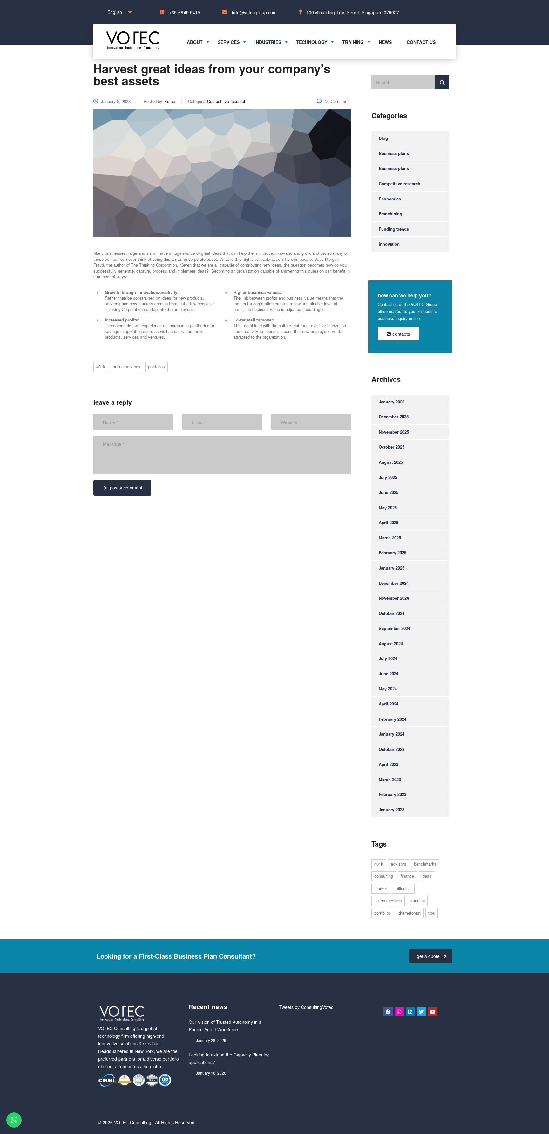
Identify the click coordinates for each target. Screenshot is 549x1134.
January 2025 (391, 568)
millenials (403, 888)
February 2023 (392, 794)
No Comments (337, 101)
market (380, 888)
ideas (426, 876)
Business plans (394, 153)
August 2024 (391, 643)
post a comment (126, 487)
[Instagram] (399, 1011)
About (195, 42)
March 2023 (390, 779)
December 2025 (394, 417)
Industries (267, 42)
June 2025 (388, 492)
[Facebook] (388, 1011)
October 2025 (391, 447)
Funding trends (394, 229)
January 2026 (391, 402)
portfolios (156, 366)
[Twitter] (421, 1011)
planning (417, 900)
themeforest (410, 913)
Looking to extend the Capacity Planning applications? (229, 1058)
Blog (383, 138)
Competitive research (399, 183)
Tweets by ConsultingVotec (306, 1007)
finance (407, 876)
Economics (390, 199)
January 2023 (391, 810)
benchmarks (425, 864)
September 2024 (394, 628)
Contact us (421, 42)
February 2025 (392, 553)
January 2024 (391, 734)
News (385, 42)
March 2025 (390, 538)
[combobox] (118, 12)
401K (100, 366)
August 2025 (391, 462)
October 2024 (391, 613)
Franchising (390, 214)
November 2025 (394, 432)
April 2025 (388, 522)
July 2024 (388, 658)
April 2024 (388, 704)
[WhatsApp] (14, 1120)
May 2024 (388, 688)
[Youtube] (432, 1011)
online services (126, 366)
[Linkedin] (410, 1011)
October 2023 (391, 749)
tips (431, 913)
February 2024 (392, 719)
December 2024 (394, 583)
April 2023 (388, 764)
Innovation (389, 244)
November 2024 (394, 598)
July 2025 (388, 477)
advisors (398, 864)
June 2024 (388, 674)
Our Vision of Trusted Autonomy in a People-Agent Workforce (225, 1026)
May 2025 (388, 507)
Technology (311, 42)
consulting (383, 876)
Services (229, 42)
